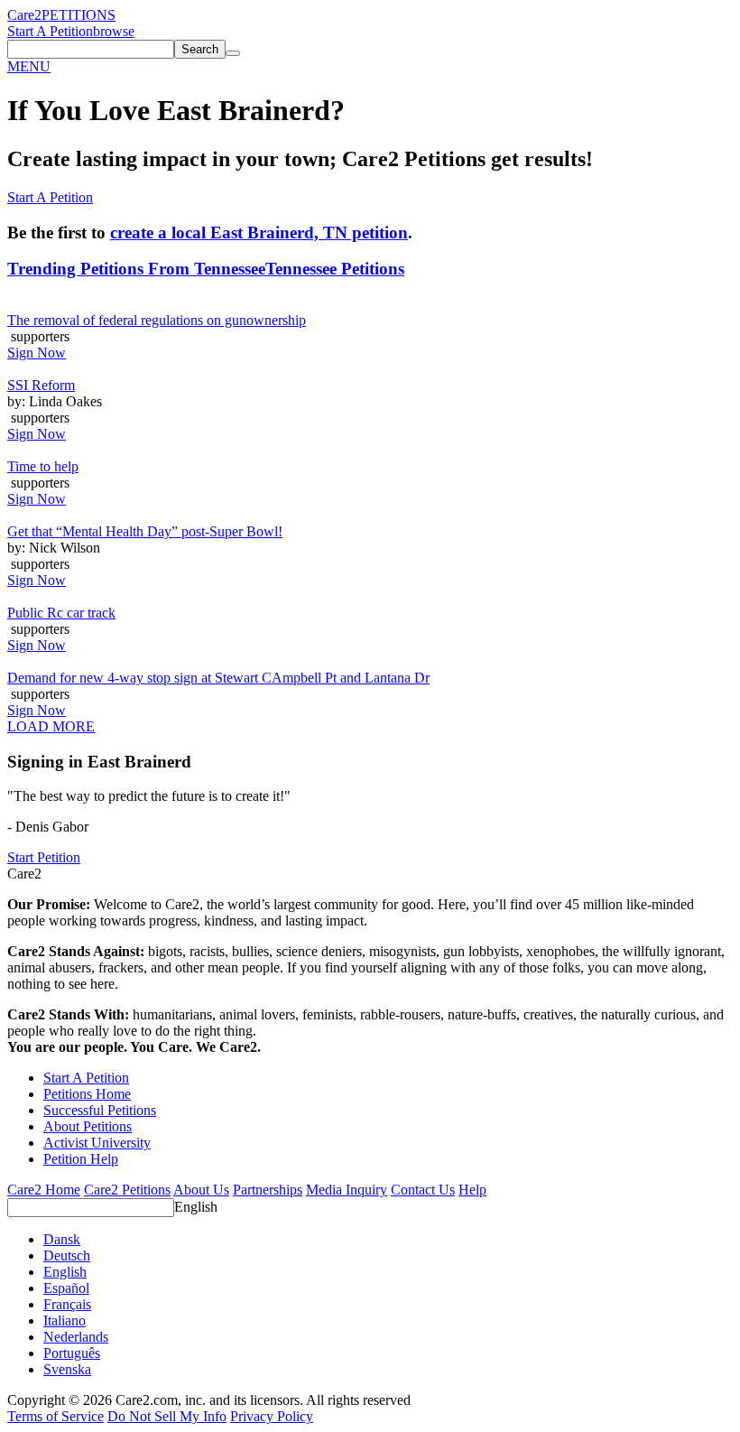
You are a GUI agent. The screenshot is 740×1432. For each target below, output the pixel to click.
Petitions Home (87, 1094)
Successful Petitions (99, 1110)
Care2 (24, 15)
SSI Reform (41, 385)
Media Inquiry (346, 1189)
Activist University (97, 1142)
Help (472, 1189)
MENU (29, 66)
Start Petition (43, 857)
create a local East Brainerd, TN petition (259, 232)
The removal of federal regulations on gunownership (156, 320)
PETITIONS (79, 15)
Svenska (67, 1369)
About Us (201, 1189)
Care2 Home (43, 1189)
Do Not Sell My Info (167, 1416)
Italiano (64, 1320)
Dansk (61, 1239)
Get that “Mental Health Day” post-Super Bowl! (144, 531)
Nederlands (75, 1336)
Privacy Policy (271, 1416)
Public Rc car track (61, 612)
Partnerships (267, 1189)
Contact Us (423, 1189)
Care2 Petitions (127, 1189)
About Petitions (87, 1126)
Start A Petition (50, 31)
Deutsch (66, 1255)
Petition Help (80, 1159)
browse (113, 31)
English (195, 1206)
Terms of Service (55, 1416)
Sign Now (36, 352)
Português (71, 1353)
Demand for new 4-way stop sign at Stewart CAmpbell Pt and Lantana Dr (218, 677)
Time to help (43, 466)
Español (66, 1288)
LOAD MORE (51, 726)
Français (67, 1304)
